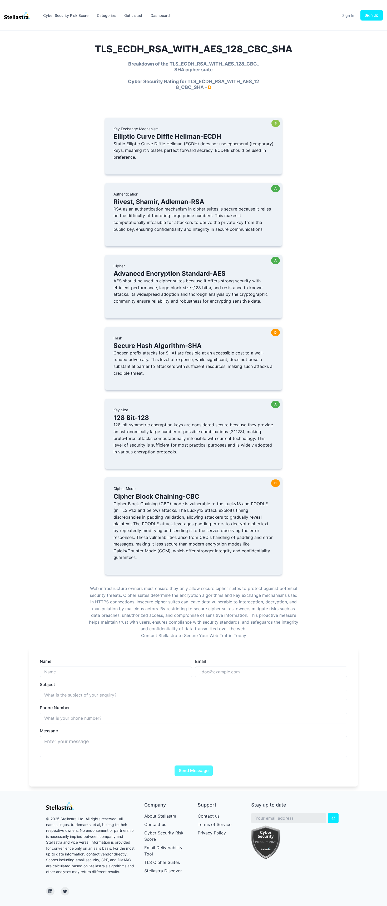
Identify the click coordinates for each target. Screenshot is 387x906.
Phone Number (55, 707)
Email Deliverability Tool (163, 851)
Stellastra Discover (163, 870)
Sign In (348, 15)
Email (200, 661)
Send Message (194, 770)
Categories (106, 15)
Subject (47, 684)
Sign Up (372, 15)
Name (45, 661)
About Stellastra (160, 816)
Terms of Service (214, 824)
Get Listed (133, 15)
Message (49, 730)
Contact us (155, 824)
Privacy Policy (212, 832)
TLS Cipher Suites (162, 862)
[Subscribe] (333, 818)
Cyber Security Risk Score (65, 15)
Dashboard (160, 15)
